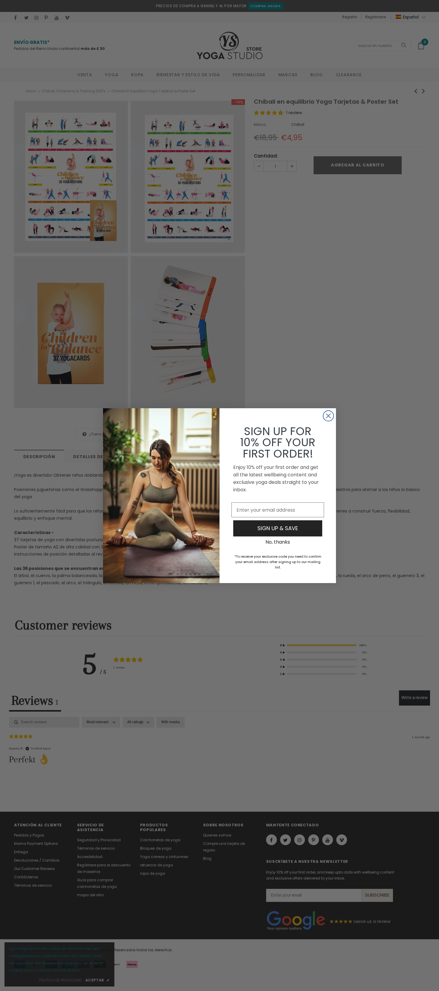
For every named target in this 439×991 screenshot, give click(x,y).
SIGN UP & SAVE (277, 528)
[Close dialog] (328, 416)
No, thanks (277, 542)
